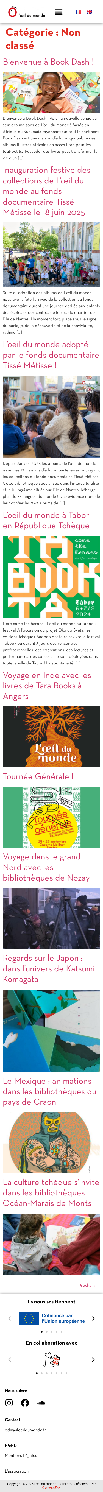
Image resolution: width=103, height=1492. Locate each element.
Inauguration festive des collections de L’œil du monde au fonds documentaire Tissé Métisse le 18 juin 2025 (46, 192)
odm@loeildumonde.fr (25, 1430)
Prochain (89, 1285)
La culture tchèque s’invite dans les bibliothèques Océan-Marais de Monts (51, 1193)
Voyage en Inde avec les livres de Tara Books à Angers (47, 686)
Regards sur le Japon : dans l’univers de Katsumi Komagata (49, 969)
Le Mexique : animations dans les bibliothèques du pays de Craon (49, 1092)
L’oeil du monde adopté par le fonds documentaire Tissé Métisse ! (51, 355)
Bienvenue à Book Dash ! (48, 62)
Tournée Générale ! (38, 777)
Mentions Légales (21, 1456)
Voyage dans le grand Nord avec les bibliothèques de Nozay (46, 867)
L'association (17, 1471)
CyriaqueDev (51, 1487)
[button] (59, 11)
